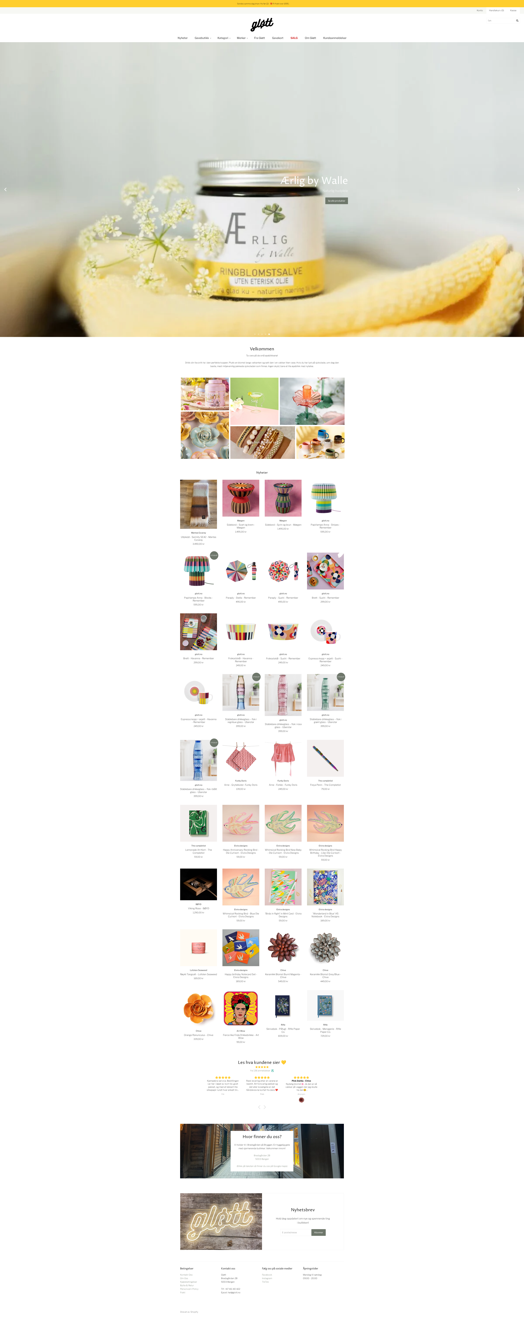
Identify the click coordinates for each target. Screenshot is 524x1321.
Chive (283, 970)
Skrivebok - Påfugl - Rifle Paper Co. (283, 1030)
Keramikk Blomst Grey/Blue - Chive (325, 976)
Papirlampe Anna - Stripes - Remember (325, 526)
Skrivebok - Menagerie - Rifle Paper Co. (325, 1030)
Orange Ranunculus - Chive (198, 1035)
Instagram (267, 1278)
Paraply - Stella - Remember (241, 597)
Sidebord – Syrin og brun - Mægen (283, 524)
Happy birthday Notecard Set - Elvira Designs (241, 976)
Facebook (267, 1275)
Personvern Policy (189, 1289)
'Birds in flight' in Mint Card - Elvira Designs (283, 915)
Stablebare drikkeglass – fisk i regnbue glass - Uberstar (241, 720)
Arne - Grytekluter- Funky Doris (240, 784)
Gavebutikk (202, 38)
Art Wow (241, 1031)
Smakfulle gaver (205, 394)
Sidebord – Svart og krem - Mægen (241, 526)
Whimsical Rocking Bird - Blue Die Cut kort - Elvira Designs (241, 915)
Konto (480, 10)
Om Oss (184, 1278)
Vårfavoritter (312, 401)
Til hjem (204, 435)
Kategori (223, 38)
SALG (294, 38)
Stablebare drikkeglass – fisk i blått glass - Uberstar (198, 790)
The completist (325, 781)
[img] (262, 1067)
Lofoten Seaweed (198, 970)
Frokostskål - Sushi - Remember (283, 658)
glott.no (325, 520)
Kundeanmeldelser (334, 38)
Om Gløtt (310, 38)
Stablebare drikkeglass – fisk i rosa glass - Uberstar (283, 725)
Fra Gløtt (259, 38)
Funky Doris (241, 781)
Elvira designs (241, 846)
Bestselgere (320, 442)
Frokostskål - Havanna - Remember (240, 660)
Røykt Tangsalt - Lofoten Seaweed (198, 974)
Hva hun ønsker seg (263, 442)
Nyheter (183, 38)
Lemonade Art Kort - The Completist (198, 851)
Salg (254, 401)
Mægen (241, 520)
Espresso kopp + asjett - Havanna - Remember (198, 720)
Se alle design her (63, 201)
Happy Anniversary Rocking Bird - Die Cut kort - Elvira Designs (241, 851)
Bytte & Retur (187, 1285)
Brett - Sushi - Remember (325, 597)
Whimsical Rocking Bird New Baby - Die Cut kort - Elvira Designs (283, 851)
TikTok (265, 1282)
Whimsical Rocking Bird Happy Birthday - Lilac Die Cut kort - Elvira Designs (325, 852)
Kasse (513, 10)
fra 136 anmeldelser (260, 1070)
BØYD (198, 904)
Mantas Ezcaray (198, 533)
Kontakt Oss (186, 1275)
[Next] (518, 190)
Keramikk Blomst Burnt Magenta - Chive (283, 976)
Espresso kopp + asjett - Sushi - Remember (325, 660)
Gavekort (277, 38)
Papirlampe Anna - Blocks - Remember (198, 599)
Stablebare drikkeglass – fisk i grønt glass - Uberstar (325, 720)
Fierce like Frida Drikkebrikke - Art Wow (241, 1036)
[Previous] (6, 190)
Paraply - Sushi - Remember (283, 597)
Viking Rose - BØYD (198, 908)
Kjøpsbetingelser (188, 1282)
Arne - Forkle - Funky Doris (283, 784)
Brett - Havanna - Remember (198, 658)
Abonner (318, 1232)
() (496, 10)
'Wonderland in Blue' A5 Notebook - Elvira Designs (325, 915)
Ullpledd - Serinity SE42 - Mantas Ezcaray (198, 538)
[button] (260, 1107)
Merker (241, 38)
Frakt (182, 1292)
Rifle (283, 1025)
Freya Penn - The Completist (325, 784)
